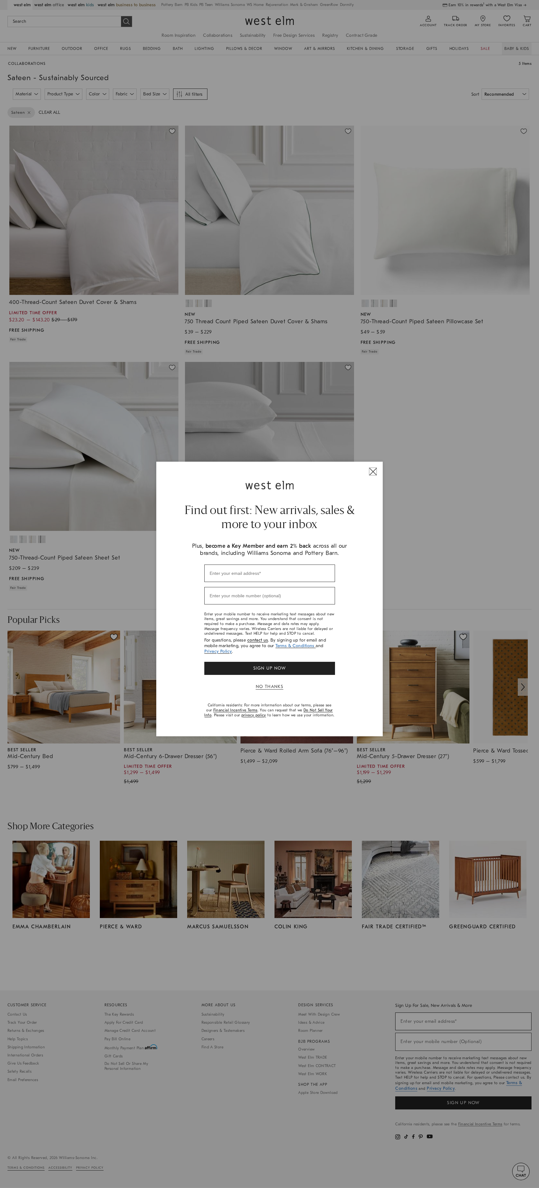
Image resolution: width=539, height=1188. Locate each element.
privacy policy (253, 715)
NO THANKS (270, 686)
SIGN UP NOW (269, 668)
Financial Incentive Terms (235, 710)
